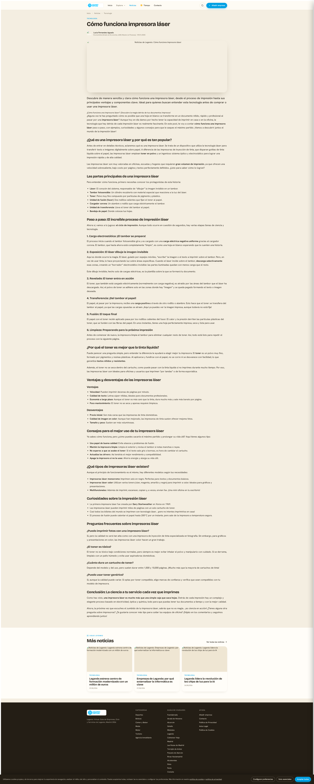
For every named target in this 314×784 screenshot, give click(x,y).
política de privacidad (214, 779)
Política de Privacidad (208, 722)
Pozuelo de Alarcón (175, 753)
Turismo (139, 734)
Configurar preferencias (263, 779)
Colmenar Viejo (173, 737)
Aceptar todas (303, 779)
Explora (119, 5)
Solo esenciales (285, 779)
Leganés (170, 734)
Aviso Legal (203, 726)
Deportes (139, 715)
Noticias (132, 5)
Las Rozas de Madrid (175, 745)
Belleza (138, 718)
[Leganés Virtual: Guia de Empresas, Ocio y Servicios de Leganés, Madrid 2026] (95, 5)
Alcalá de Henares (174, 718)
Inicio (110, 5)
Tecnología (108, 13)
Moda (138, 726)
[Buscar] (202, 5)
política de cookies (197, 779)
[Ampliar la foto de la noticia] (157, 66)
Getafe (170, 726)
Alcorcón (171, 722)
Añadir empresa (218, 5)
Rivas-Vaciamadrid (174, 756)
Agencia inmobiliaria (143, 737)
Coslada (170, 772)
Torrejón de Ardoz (174, 749)
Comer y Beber (142, 722)
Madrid (170, 741)
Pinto (169, 764)
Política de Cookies (206, 730)
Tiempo (145, 5)
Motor (138, 730)
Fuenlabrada (172, 715)
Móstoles (171, 730)
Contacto (158, 5)
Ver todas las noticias (215, 642)
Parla (169, 768)
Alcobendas (172, 760)
